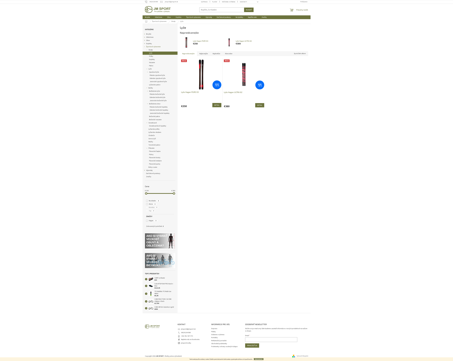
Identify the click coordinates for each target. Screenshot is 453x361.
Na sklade (154, 201)
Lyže (150, 53)
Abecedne (228, 54)
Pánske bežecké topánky (159, 107)
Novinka (153, 207)
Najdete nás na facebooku (190, 339)
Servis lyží (152, 139)
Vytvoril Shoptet (302, 356)
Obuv (148, 40)
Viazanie (152, 62)
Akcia (152, 204)
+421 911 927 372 (187, 336)
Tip (151, 211)
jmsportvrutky (186, 343)
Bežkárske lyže (154, 91)
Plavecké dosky (154, 157)
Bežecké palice (154, 116)
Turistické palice (154, 145)
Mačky (151, 142)
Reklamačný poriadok (219, 340)
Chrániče (152, 135)
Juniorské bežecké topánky (159, 113)
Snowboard (153, 123)
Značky (148, 176)
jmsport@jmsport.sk (188, 329)
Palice (151, 66)
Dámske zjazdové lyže (158, 78)
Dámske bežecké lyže (157, 97)
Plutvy (151, 154)
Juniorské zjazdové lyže (158, 81)
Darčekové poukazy (153, 173)
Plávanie (151, 148)
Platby (214, 2)
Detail (216, 105)
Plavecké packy (154, 164)
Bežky (151, 88)
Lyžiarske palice (154, 85)
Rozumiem (258, 359)
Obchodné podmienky (219, 343)
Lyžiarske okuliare (155, 132)
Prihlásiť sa (252, 345)
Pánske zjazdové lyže (157, 75)
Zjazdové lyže (154, 72)
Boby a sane (153, 167)
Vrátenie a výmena (228, 2)
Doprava (204, 2)
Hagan (152, 220)
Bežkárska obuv (154, 104)
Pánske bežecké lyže (157, 94)
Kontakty (243, 2)
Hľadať (249, 10)
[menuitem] (147, 17)
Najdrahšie (216, 54)
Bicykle (148, 34)
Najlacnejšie (203, 54)
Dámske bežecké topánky (159, 110)
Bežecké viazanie (155, 119)
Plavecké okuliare (155, 161)
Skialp (151, 50)
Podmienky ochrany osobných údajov (224, 346)
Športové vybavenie (153, 47)
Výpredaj (149, 170)
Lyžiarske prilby (154, 129)
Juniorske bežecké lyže (158, 100)
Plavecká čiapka (154, 151)
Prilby (151, 56)
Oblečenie (149, 37)
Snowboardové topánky (157, 126)
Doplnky (149, 43)
